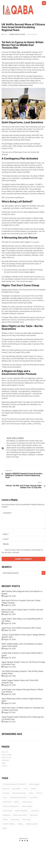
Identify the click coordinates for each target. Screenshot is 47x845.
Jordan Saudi (7, 811)
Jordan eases (26, 802)
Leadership (35, 811)
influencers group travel (18, 797)
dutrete (33, 789)
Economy (6, 793)
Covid (26, 789)
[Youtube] (27, 840)
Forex (5, 797)
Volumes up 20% (32, 824)
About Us (5, 752)
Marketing (6, 815)
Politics (5, 819)
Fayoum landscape (19, 793)
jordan (16, 802)
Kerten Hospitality (21, 811)
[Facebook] (20, 840)
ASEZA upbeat (34, 784)
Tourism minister (8, 824)
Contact (4, 766)
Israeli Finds (7, 802)
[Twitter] (22, 840)
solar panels (15, 819)
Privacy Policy (7, 755)
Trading (20, 824)
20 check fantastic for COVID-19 (14, 784)
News (5, 34)
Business (6, 789)
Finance (39, 793)
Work (4, 828)
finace (31, 793)
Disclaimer (5, 760)
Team (4, 763)
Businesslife (16, 789)
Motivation (33, 815)
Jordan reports (27, 806)
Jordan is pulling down (11, 806)
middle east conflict (20, 815)
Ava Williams (15, 438)
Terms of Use (6, 757)
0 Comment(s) (32, 34)
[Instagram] (25, 840)
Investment (33, 797)
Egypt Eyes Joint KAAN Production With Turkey (21, 628)
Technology (26, 819)
